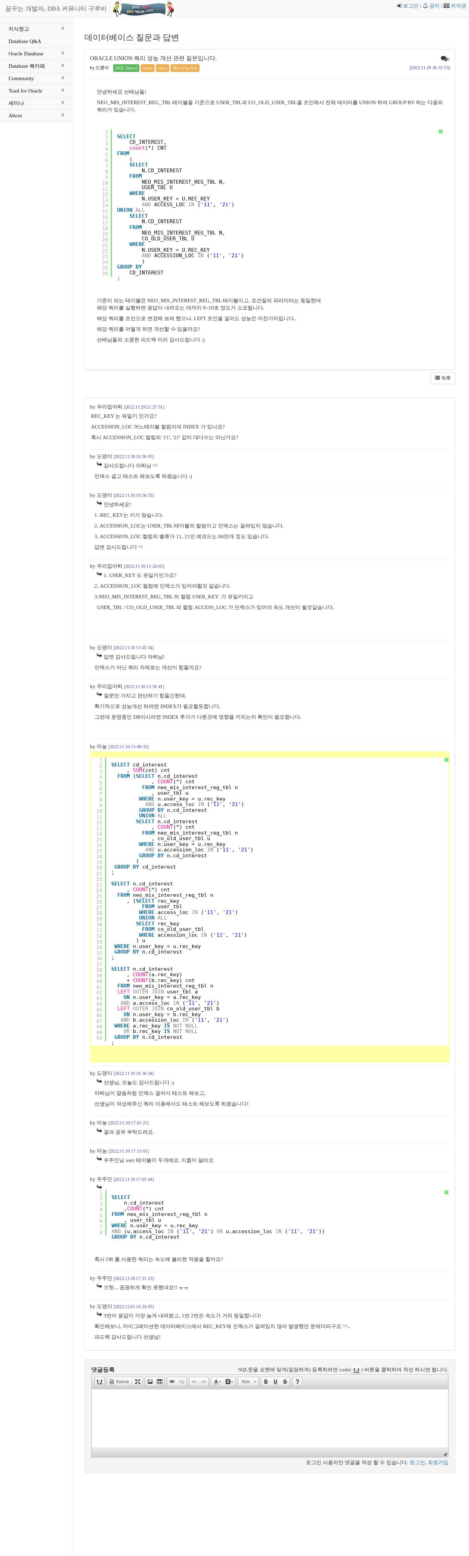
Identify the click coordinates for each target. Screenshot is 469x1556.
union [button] (162, 68)
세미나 (16, 103)
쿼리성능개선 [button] (185, 68)
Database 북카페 (27, 66)
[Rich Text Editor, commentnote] (270, 1418)
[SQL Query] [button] (126, 68)
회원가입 (438, 1462)
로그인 (411, 6)
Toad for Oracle (25, 91)
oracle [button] (147, 68)
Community (21, 78)
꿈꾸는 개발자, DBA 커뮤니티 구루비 (56, 8)
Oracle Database (26, 53)
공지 (434, 6)
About (15, 115)
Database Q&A (25, 41)
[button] (99, 1381)
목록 (445, 378)
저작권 (458, 6)
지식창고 (19, 29)
